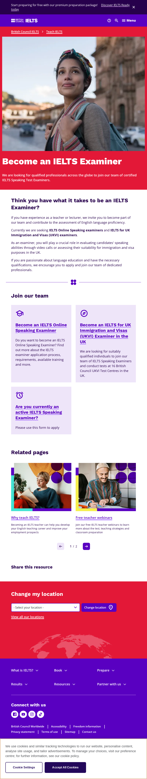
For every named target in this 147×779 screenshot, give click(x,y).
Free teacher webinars (94, 517)
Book (58, 670)
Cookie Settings (24, 767)
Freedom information (87, 726)
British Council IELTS (25, 32)
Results (16, 684)
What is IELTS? (22, 670)
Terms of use (49, 732)
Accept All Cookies (65, 767)
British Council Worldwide (27, 726)
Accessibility (59, 726)
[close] (134, 7)
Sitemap (70, 732)
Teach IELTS (54, 32)
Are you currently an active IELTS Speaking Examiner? (38, 412)
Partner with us (109, 684)
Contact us (89, 732)
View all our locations (27, 617)
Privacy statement (23, 732)
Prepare (103, 670)
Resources (62, 684)
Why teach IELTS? (25, 517)
